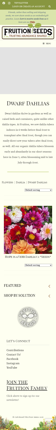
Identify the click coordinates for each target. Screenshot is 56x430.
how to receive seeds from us (32, 19)
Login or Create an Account (28, 6)
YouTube (12, 367)
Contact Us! (14, 354)
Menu (48, 43)
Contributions (15, 350)
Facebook (4, 3)
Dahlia (20, 182)
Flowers (7, 182)
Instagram (9, 3)
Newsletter (21, 3)
